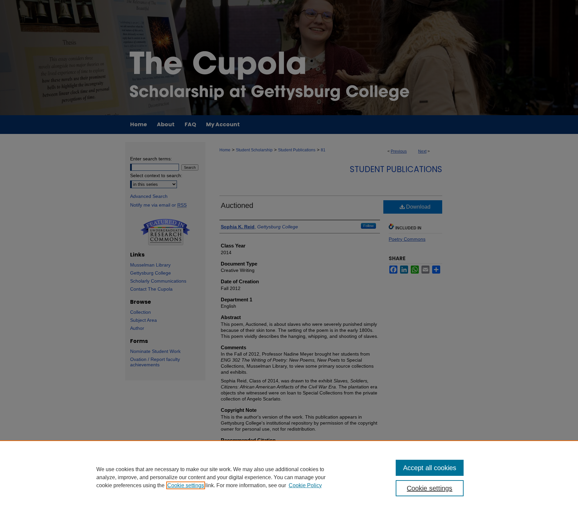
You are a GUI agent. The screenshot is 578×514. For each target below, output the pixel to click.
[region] (289, 477)
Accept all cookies (429, 467)
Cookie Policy (305, 485)
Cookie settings (185, 485)
